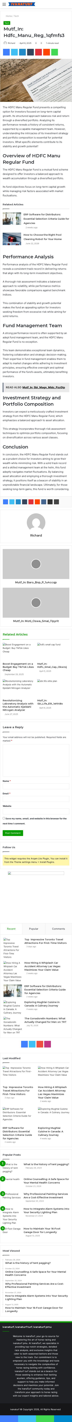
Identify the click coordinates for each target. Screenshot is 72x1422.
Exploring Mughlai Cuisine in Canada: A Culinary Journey (50, 1131)
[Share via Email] (50, 501)
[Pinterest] (30, 501)
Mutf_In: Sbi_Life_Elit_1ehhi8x (50, 702)
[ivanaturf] (21, 4)
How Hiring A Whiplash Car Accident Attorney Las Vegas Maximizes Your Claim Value (42, 966)
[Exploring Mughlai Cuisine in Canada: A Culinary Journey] (13, 1007)
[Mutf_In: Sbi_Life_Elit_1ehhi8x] (53, 688)
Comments (58, 928)
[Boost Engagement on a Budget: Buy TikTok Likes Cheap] (19, 652)
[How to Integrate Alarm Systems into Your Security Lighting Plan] (12, 1216)
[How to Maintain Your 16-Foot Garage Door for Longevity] (12, 1233)
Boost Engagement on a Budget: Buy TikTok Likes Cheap (18, 667)
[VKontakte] (43, 501)
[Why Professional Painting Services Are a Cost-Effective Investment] (12, 1198)
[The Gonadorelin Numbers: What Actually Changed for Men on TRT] (13, 1025)
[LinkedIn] (18, 501)
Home (8, 16)
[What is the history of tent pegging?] (12, 1169)
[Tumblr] (24, 501)
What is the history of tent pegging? (46, 1164)
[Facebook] (5, 501)
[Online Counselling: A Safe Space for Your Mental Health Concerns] (12, 1184)
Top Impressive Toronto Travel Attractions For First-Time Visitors (18, 1091)
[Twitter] (11, 501)
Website (7, 806)
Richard (11, 43)
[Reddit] (37, 501)
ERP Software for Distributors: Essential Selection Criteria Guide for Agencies (46, 219)
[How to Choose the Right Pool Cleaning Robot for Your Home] (12, 239)
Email (6, 793)
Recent (11, 928)
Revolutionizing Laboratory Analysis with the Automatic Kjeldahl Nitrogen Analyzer (18, 705)
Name (7, 781)
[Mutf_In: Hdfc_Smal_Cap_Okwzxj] (53, 652)
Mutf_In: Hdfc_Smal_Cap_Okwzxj (52, 665)
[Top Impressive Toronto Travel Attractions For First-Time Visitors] (13, 948)
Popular (33, 928)
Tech (16, 16)
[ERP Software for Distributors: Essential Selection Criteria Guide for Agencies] (12, 218)
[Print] (56, 501)
